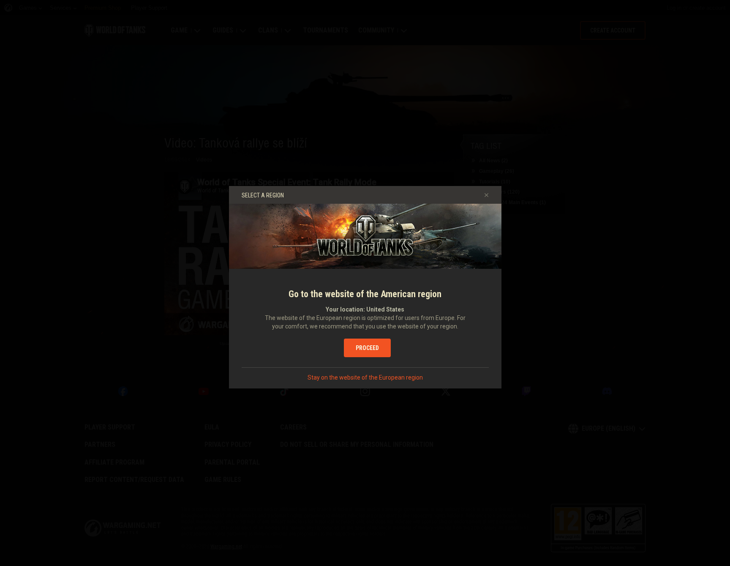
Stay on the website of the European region (365, 377)
